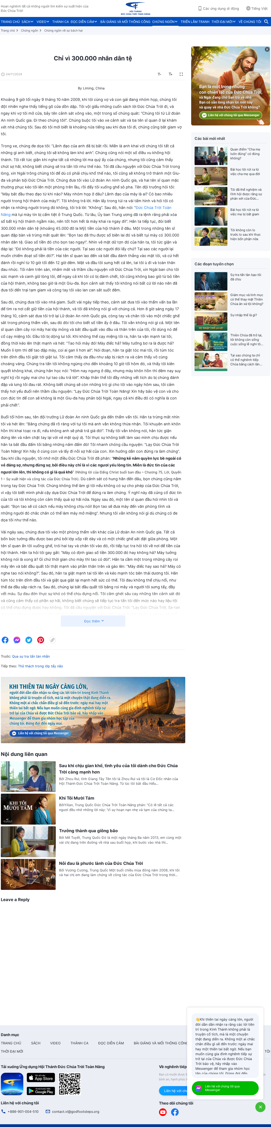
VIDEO (41, 22)
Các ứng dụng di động (221, 8)
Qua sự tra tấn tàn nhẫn (31, 656)
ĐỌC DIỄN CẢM (82, 22)
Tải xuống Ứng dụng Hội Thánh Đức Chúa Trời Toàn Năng (53, 1066)
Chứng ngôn (29, 30)
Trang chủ (8, 30)
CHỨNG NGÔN (163, 22)
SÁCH (26, 22)
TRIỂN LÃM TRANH (195, 22)
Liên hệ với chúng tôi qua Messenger (222, 1088)
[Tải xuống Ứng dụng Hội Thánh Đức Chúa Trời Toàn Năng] (12, 1084)
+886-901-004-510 (23, 1111)
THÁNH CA (60, 22)
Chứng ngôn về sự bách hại (63, 30)
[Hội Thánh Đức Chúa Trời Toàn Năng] (135, 8)
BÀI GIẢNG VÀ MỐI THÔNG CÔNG (125, 22)
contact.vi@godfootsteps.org (75, 1111)
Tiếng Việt (259, 8)
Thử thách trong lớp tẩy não (40, 666)
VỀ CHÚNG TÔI (250, 22)
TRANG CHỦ (10, 22)
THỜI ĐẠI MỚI (222, 22)
